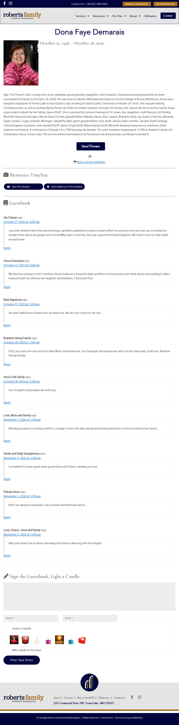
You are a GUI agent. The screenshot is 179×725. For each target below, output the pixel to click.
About (133, 16)
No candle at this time (27, 650)
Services (81, 16)
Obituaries (150, 16)
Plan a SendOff (85, 697)
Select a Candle (21, 628)
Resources (99, 16)
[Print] (90, 156)
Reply (6, 248)
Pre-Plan (117, 16)
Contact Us (119, 697)
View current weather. (91, 162)
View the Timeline (20, 186)
